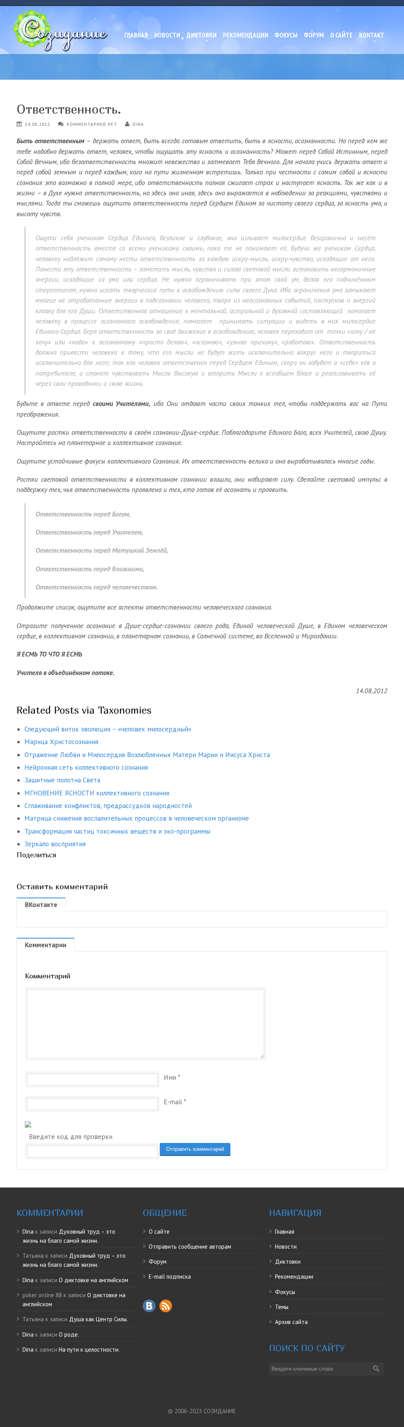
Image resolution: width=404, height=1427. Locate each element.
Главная (136, 35)
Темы (281, 1307)
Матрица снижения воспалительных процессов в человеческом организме (136, 818)
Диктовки (202, 35)
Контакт (371, 35)
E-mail (173, 1102)
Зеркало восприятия (55, 844)
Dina (138, 124)
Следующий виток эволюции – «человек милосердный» (107, 729)
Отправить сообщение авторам (190, 1246)
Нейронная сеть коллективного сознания (86, 767)
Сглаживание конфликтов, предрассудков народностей (108, 805)
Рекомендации (245, 35)
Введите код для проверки (70, 1136)
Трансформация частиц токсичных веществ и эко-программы (117, 831)
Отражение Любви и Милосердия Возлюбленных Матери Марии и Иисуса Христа (147, 754)
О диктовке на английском (93, 1280)
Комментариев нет (92, 124)
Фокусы (286, 35)
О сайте (341, 35)
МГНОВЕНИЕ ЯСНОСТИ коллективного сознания (96, 793)
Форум (314, 35)
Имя (170, 1077)
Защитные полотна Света (62, 780)
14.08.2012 (37, 124)
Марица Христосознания (61, 741)
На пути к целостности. (89, 1349)
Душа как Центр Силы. (98, 1319)
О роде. (69, 1334)
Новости (167, 35)
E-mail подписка (170, 1276)
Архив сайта (291, 1322)
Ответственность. (69, 109)
